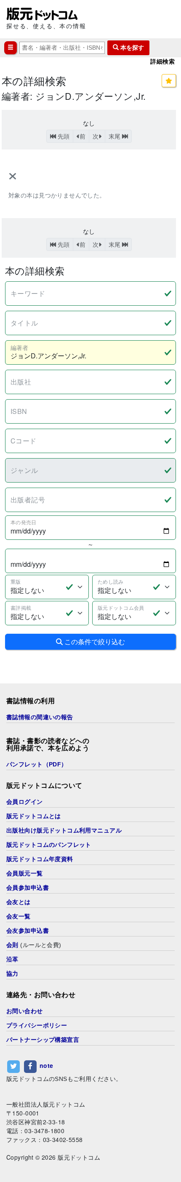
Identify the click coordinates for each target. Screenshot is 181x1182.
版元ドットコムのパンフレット (48, 844)
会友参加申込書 (27, 930)
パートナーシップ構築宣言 (42, 1039)
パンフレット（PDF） (36, 764)
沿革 (12, 959)
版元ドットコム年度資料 (39, 859)
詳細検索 (162, 61)
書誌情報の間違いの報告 (39, 717)
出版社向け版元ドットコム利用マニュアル (64, 830)
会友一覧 (18, 916)
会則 (12, 945)
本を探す (131, 47)
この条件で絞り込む (94, 641)
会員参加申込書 (27, 887)
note (46, 1065)
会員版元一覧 (24, 873)
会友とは (18, 902)
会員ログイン (24, 801)
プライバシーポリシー (36, 1025)
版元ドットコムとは (33, 816)
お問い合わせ (24, 1011)
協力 (12, 973)
